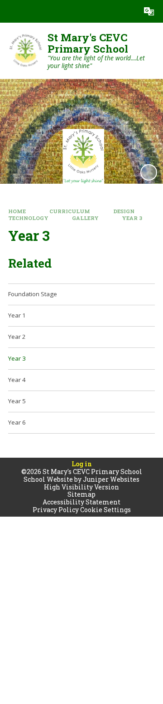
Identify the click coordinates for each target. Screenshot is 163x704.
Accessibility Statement (81, 502)
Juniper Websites (111, 479)
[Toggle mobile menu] (11, 11)
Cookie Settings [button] (105, 509)
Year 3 (132, 218)
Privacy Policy (56, 509)
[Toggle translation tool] (149, 11)
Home (17, 211)
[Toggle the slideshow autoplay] (148, 172)
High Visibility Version (81, 487)
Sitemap (81, 494)
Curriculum (69, 211)
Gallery (85, 218)
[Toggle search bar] (126, 11)
